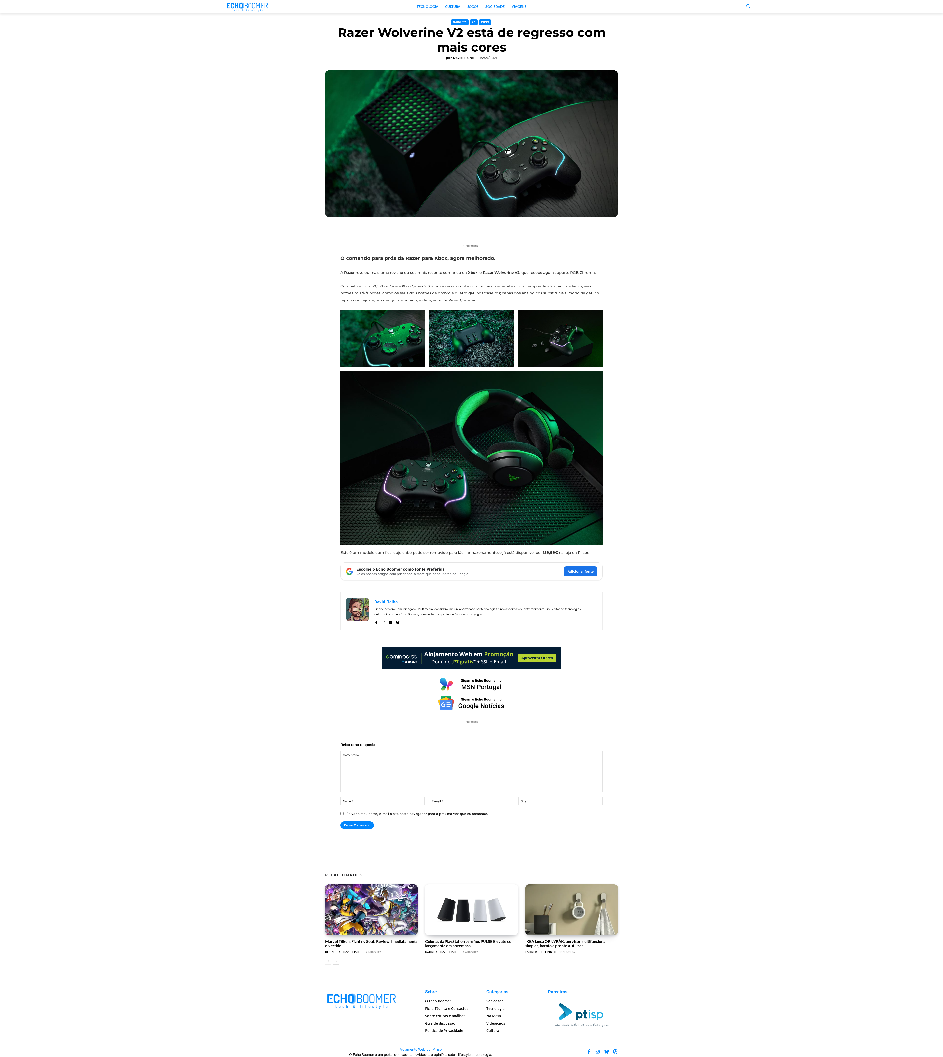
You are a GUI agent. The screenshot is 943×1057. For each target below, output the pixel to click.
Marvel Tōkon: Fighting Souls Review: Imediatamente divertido (371, 943)
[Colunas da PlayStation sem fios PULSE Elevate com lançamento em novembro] (471, 909)
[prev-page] (328, 961)
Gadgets (460, 22)
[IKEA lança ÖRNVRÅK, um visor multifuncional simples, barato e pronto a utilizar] (571, 909)
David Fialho (463, 58)
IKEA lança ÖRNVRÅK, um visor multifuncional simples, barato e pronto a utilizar (565, 943)
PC (474, 22)
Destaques (333, 951)
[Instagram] (383, 621)
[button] (748, 7)
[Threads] (615, 1051)
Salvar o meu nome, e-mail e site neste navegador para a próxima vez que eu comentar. (417, 814)
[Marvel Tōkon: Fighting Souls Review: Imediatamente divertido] (371, 909)
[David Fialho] (357, 611)
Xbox (485, 22)
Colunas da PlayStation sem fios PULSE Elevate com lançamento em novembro (469, 943)
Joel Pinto (548, 951)
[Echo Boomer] (247, 6)
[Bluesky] (398, 621)
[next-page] (336, 961)
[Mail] (390, 621)
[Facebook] (376, 621)
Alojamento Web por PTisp (421, 1049)
